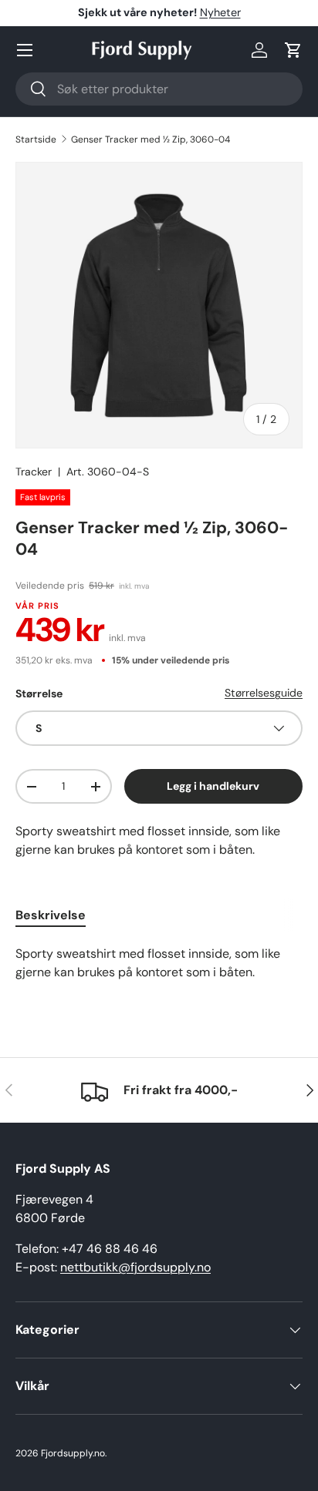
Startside (35, 139)
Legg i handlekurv (213, 786)
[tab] (50, 915)
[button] (293, 50)
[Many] (25, 50)
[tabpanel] (159, 969)
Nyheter (220, 12)
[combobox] (159, 89)
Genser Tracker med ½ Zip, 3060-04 (150, 139)
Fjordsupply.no (73, 1453)
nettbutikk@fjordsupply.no (135, 1267)
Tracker (33, 472)
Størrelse (39, 693)
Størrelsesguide (264, 693)
